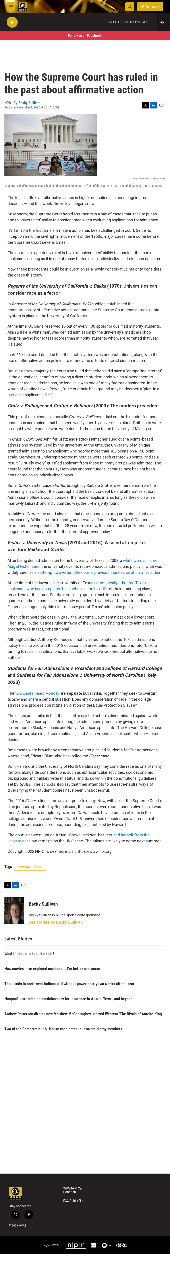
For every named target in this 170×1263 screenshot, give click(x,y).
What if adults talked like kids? (29, 953)
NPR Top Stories (30, 867)
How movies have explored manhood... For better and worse (52, 968)
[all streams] (163, 22)
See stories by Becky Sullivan (56, 922)
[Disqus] (85, 1113)
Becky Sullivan (29, 103)
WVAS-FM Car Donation (73, 1190)
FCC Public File (73, 1201)
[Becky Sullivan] (14, 910)
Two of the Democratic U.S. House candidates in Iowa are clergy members (63, 1029)
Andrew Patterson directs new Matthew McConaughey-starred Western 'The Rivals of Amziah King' (83, 1014)
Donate (152, 6)
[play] (12, 22)
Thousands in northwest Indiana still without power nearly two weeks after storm (69, 983)
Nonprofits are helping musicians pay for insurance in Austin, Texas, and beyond (68, 998)
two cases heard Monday (37, 693)
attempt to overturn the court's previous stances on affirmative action (100, 572)
